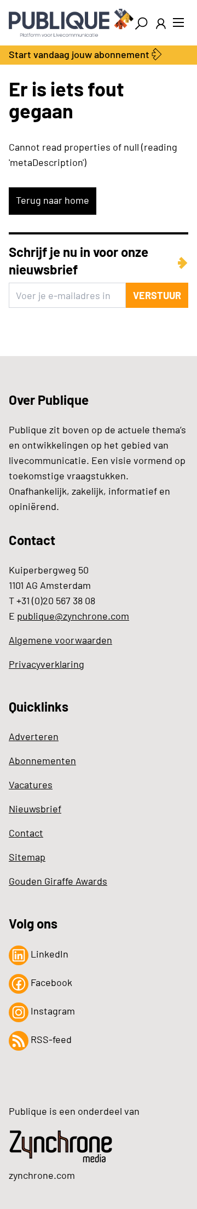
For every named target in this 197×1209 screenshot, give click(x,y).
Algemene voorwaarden (60, 640)
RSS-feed (50, 1039)
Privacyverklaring (46, 664)
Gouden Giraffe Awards (58, 881)
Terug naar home (52, 200)
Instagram (51, 1011)
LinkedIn (48, 954)
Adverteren (34, 736)
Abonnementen (42, 760)
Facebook (50, 982)
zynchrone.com (42, 1175)
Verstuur (157, 295)
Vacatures (31, 784)
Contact (26, 833)
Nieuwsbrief (35, 809)
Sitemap (27, 857)
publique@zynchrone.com (73, 616)
